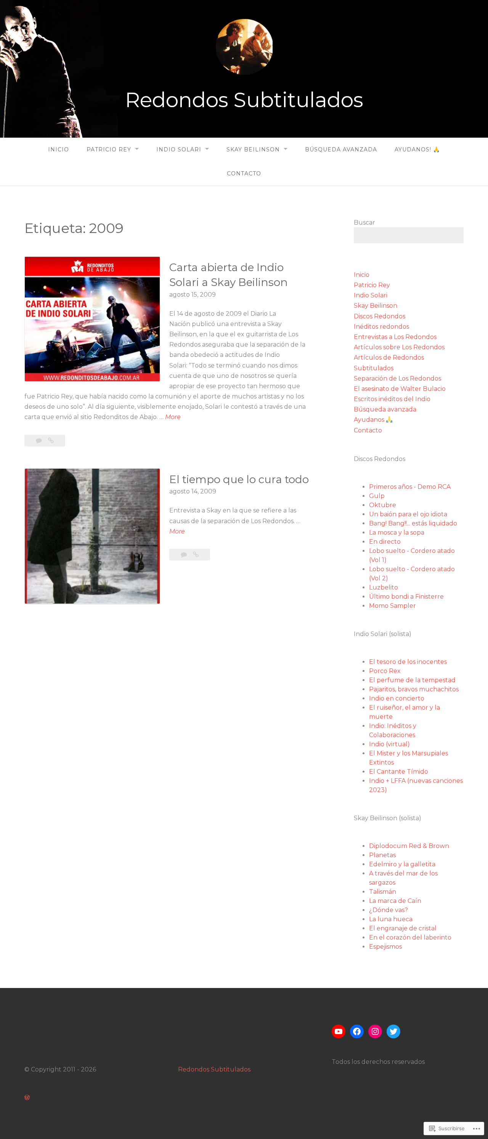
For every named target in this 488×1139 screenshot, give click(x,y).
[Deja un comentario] (40, 440)
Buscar (364, 222)
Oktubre (382, 505)
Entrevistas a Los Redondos (395, 337)
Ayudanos (370, 419)
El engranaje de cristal (403, 928)
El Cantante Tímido (398, 771)
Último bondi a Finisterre (406, 596)
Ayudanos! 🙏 (417, 149)
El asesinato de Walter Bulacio (400, 388)
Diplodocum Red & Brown (409, 846)
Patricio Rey (109, 149)
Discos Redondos (379, 316)
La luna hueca (391, 919)
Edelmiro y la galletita (402, 864)
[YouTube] (338, 1031)
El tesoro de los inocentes (408, 661)
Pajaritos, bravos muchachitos (414, 689)
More (173, 417)
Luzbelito (383, 587)
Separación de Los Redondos (397, 378)
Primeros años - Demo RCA (410, 486)
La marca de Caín (395, 900)
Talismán (382, 891)
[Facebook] (357, 1031)
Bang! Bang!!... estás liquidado (413, 523)
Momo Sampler (392, 605)
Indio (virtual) (389, 744)
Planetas (382, 855)
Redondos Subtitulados (244, 99)
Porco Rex (385, 671)
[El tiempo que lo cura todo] (196, 554)
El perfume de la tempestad (412, 680)
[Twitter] (393, 1031)
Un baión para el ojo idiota (408, 514)
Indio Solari (178, 149)
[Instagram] (375, 1031)
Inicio (58, 149)
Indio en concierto (396, 698)
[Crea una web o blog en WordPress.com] (27, 1097)
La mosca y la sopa (396, 532)
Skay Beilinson (253, 149)
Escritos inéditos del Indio (392, 399)
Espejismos (385, 946)
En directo (385, 541)
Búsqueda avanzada (341, 149)
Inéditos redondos (381, 326)
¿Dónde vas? (388, 910)
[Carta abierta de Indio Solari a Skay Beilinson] (51, 440)
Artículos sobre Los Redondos (399, 347)
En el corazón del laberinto (410, 937)
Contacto (244, 173)
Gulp (377, 496)
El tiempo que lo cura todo (239, 479)
